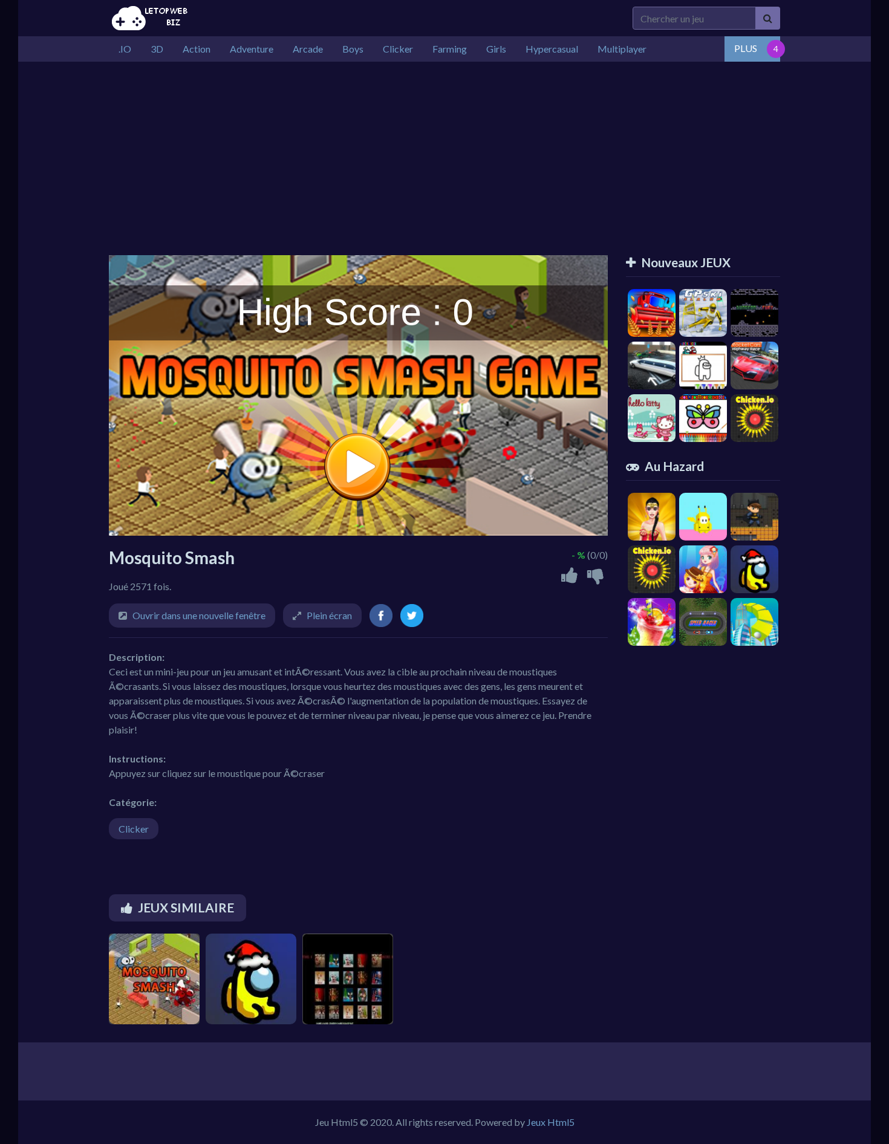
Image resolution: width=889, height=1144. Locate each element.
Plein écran (329, 615)
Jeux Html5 (551, 1122)
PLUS (745, 48)
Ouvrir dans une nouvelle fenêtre (198, 615)
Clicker (134, 828)
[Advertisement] (444, 152)
